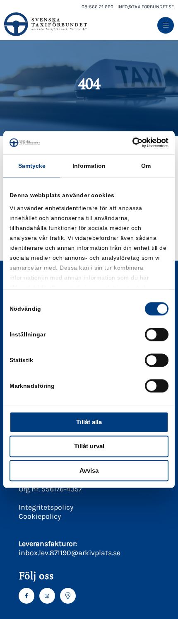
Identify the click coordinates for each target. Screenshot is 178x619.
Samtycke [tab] (32, 165)
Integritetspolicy (46, 507)
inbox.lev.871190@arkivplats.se (69, 553)
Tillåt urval (89, 446)
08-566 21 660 (97, 7)
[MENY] (165, 25)
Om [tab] (146, 165)
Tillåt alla (89, 422)
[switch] (156, 334)
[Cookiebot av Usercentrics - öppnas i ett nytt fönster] (132, 142)
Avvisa (89, 470)
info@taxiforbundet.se (146, 7)
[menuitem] (165, 25)
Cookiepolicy (40, 516)
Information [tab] (89, 165)
